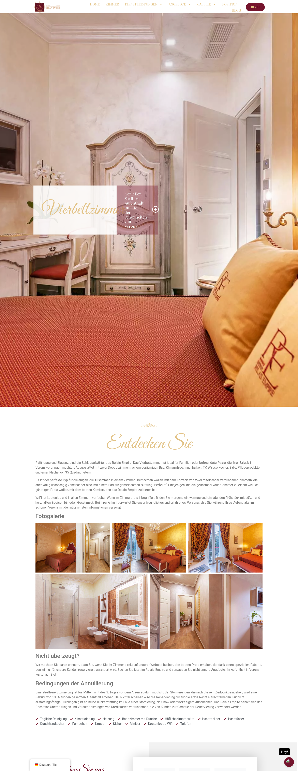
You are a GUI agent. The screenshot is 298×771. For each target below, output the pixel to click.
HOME (95, 4)
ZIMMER (112, 4)
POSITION (230, 4)
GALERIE (204, 4)
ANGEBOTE (177, 4)
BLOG (236, 10)
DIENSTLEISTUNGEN (141, 4)
